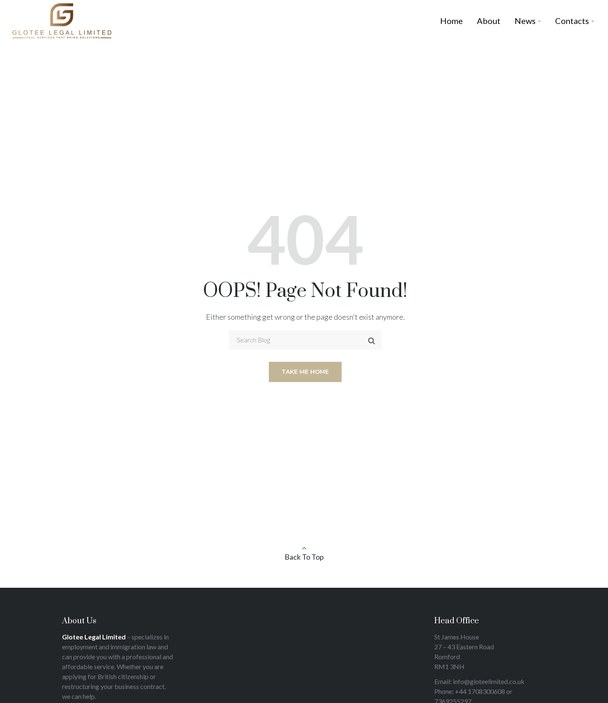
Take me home (305, 371)
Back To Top (304, 556)
